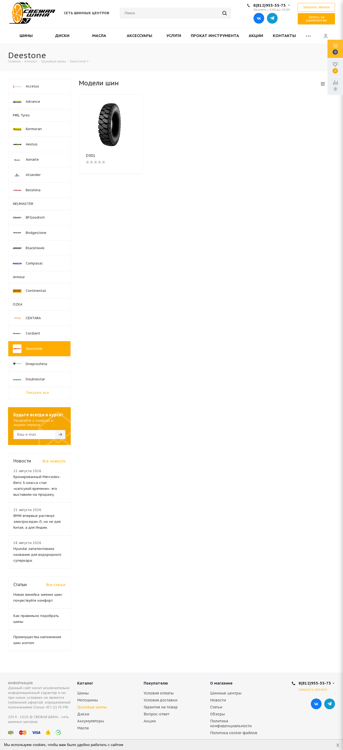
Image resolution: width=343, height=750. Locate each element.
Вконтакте (258, 18)
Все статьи (55, 584)
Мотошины (87, 700)
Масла (83, 728)
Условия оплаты (159, 693)
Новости (218, 700)
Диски (83, 714)
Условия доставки (160, 700)
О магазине (221, 683)
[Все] (308, 36)
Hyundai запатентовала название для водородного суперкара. (37, 554)
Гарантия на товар (161, 707)
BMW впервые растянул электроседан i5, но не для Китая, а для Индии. (37, 521)
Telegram (272, 18)
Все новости (53, 461)
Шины (83, 693)
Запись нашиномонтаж (316, 18)
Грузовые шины (92, 707)
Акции (150, 721)
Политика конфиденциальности (231, 723)
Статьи (216, 707)
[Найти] (224, 13)
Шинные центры (225, 693)
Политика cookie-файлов (233, 732)
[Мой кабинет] (325, 35)
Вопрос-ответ (156, 714)
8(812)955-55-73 (269, 5)
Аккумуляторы (90, 721)
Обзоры (217, 714)
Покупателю (156, 683)
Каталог (85, 683)
